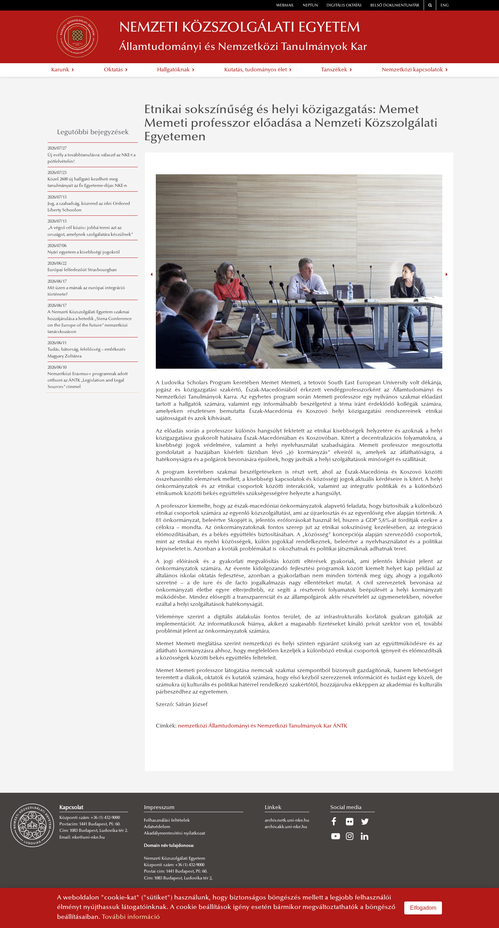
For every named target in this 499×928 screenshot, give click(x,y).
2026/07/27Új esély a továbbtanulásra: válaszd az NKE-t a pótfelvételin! (91, 154)
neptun (310, 5)
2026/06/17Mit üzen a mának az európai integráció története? (86, 288)
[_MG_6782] (299, 271)
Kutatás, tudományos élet (256, 70)
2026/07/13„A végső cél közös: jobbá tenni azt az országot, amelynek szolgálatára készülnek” (90, 228)
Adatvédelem (157, 827)
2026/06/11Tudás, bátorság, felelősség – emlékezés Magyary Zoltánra (87, 349)
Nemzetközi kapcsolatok (413, 70)
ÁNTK (340, 726)
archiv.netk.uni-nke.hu (287, 821)
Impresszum (159, 807)
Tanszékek (335, 70)
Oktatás (114, 70)
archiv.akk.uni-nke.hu (286, 827)
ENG (445, 5)
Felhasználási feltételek (167, 821)
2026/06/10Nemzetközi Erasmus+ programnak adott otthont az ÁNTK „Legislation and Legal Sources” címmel (88, 377)
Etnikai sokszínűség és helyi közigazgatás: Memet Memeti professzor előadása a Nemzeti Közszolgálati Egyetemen (291, 123)
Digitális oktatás (344, 5)
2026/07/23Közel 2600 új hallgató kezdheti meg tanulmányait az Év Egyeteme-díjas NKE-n (87, 179)
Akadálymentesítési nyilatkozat (174, 833)
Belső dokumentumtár (394, 5)
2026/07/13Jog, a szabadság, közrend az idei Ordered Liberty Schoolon (89, 203)
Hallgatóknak (174, 70)
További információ (131, 917)
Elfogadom (423, 908)
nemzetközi (192, 726)
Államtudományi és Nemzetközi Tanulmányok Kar (270, 726)
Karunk (61, 70)
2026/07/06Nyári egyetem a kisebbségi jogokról (84, 249)
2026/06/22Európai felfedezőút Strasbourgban (82, 267)
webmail (285, 5)
